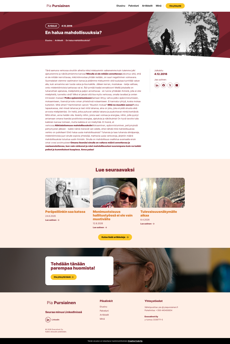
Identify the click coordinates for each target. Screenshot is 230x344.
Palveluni (133, 5)
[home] (58, 6)
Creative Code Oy (135, 341)
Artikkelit (147, 5)
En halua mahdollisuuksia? (78, 40)
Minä (158, 5)
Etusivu (121, 5)
